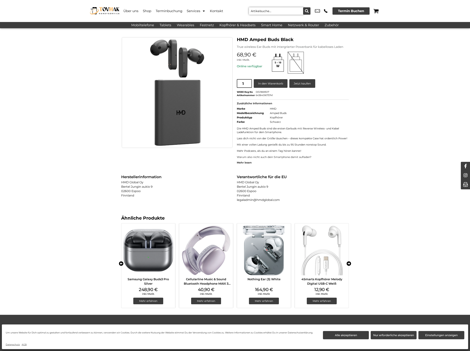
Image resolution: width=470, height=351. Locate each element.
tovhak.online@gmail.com (317, 11)
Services (193, 11)
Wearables (185, 25)
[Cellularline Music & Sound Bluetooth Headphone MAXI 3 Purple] (206, 250)
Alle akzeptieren (346, 335)
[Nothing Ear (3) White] (264, 250)
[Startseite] (104, 11)
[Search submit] (306, 11)
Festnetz (207, 25)
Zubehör (332, 25)
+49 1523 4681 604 (325, 11)
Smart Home (271, 25)
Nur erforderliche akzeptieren (393, 335)
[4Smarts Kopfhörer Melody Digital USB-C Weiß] (322, 250)
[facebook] (465, 166)
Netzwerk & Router (303, 25)
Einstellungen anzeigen (441, 335)
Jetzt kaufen (302, 83)
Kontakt (216, 11)
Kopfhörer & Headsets (237, 25)
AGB (24, 344)
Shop (147, 11)
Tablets (165, 25)
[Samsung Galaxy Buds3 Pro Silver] (148, 250)
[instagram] (465, 175)
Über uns (130, 11)
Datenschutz (13, 344)
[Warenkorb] (376, 11)
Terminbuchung (169, 11)
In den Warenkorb (270, 83)
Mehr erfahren (148, 301)
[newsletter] (465, 184)
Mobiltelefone (142, 25)
